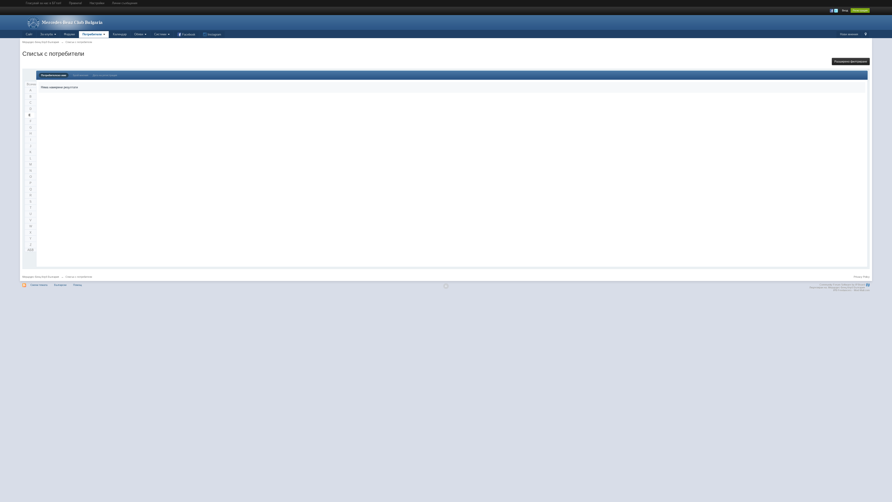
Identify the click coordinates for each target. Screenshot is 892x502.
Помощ (77, 285)
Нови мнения (849, 34)
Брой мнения (80, 75)
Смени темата (38, 285)
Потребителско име (53, 75)
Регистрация (860, 10)
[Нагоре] (446, 286)
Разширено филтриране (850, 61)
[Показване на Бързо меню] (865, 34)
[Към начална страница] (63, 22)
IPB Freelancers (842, 290)
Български (60, 285)
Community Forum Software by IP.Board (842, 284)
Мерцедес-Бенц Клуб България (40, 276)
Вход (845, 10)
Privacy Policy (862, 276)
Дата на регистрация (105, 75)
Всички (31, 84)
